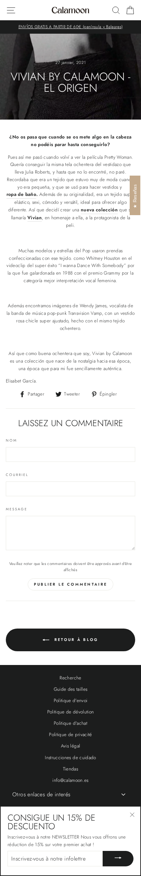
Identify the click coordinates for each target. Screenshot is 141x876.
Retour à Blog (75, 639)
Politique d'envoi (71, 700)
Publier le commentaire (70, 584)
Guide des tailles (71, 689)
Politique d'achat (70, 723)
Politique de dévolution (70, 711)
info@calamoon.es (70, 780)
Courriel (17, 474)
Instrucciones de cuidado (70, 757)
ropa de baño (21, 194)
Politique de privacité (70, 734)
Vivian (34, 217)
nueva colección (99, 209)
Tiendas (70, 768)
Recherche (70, 677)
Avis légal (70, 745)
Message (16, 509)
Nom (11, 440)
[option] (70, 27)
